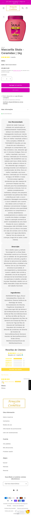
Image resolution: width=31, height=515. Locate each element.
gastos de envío (17, 70)
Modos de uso (7, 425)
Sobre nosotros (8, 417)
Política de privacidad (10, 508)
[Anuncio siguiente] (28, 2)
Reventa (5, 470)
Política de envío (9, 511)
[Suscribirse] (26, 484)
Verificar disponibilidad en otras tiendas (13, 102)
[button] (4, 8)
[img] (5, 379)
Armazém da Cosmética (14, 503)
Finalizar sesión (8, 451)
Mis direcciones (8, 447)
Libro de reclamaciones (10, 432)
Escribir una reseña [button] (15, 369)
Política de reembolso (18, 505)
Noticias (5, 466)
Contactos (6, 421)
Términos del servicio (22, 508)
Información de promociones (12, 429)
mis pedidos (7, 444)
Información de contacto (21, 511)
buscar (5, 463)
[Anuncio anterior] (3, 2)
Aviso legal (16, 513)
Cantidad (4, 75)
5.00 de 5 (19, 353)
